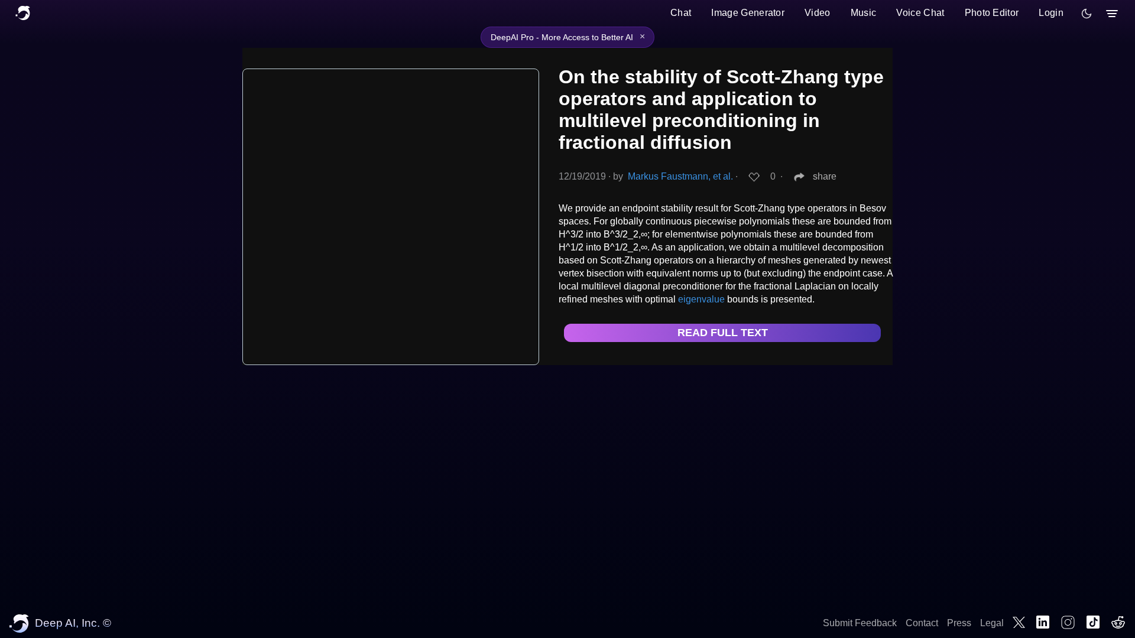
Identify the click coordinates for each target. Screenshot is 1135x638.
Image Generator (747, 13)
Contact (922, 623)
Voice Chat (920, 13)
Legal (992, 623)
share (824, 176)
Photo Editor (992, 13)
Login (1051, 13)
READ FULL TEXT (722, 332)
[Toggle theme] (1086, 13)
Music (864, 13)
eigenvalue (701, 299)
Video (818, 13)
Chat (680, 13)
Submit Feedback (860, 623)
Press (959, 623)
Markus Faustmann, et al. (680, 176)
